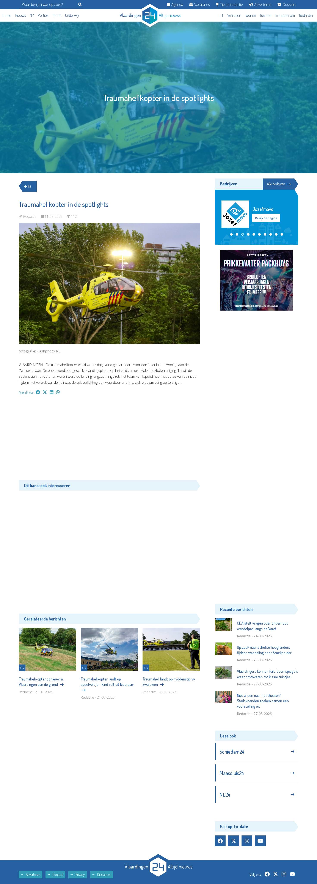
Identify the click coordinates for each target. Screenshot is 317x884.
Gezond (265, 15)
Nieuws (20, 15)
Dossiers (289, 4)
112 (32, 15)
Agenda (177, 4)
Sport (57, 15)
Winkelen (234, 15)
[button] (231, 234)
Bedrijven (306, 15)
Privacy (80, 874)
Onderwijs (72, 15)
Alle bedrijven (276, 184)
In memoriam (285, 15)
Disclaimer (104, 874)
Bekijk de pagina (266, 221)
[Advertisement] (109, 439)
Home (7, 15)
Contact (57, 874)
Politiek (43, 15)
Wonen (250, 15)
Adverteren (262, 4)
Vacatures (201, 4)
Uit (221, 15)
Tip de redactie (231, 4)
